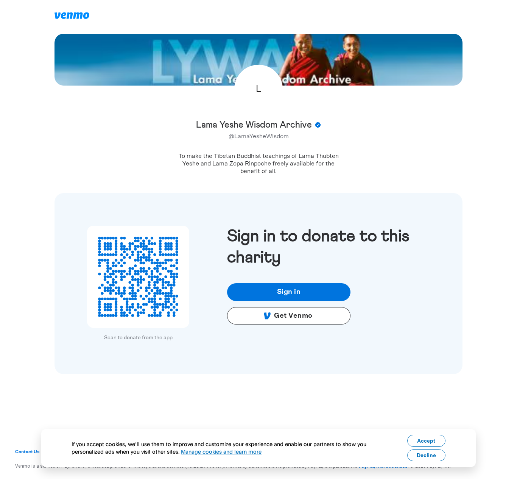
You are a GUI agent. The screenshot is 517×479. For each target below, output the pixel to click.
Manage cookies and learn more (221, 451)
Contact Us (27, 451)
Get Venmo (293, 315)
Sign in (289, 292)
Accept (426, 441)
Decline (426, 455)
